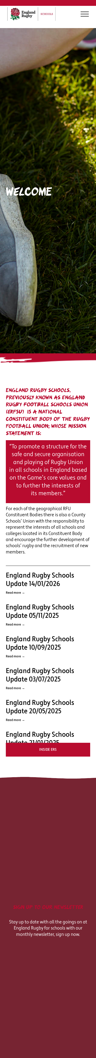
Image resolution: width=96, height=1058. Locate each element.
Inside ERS (48, 749)
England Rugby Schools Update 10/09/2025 (40, 643)
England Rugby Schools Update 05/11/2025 (40, 611)
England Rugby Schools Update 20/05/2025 (40, 707)
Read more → (15, 593)
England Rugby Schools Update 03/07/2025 (40, 675)
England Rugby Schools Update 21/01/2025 (40, 738)
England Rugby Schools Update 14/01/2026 (40, 579)
